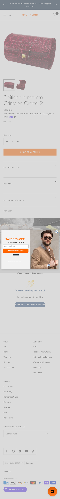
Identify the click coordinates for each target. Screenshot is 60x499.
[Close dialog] (56, 231)
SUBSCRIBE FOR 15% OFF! (15, 251)
